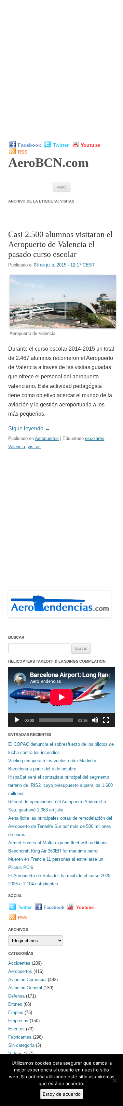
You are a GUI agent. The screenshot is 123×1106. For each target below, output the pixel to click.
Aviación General (25, 987)
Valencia (16, 446)
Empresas (18, 1020)
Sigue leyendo (29, 428)
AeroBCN (48, 162)
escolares (94, 438)
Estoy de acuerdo (62, 1094)
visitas (34, 446)
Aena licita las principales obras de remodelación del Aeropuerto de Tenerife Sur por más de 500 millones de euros (60, 826)
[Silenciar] (95, 720)
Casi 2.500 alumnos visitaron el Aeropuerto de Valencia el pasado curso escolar (60, 244)
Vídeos (15, 1053)
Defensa (16, 996)
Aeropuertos (47, 438)
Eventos (16, 1028)
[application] (61, 697)
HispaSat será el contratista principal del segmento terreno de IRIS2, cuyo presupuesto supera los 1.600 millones (60, 785)
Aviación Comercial (27, 979)
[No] (114, 1080)
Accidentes (19, 963)
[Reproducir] (17, 720)
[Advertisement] (61, 70)
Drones (15, 1004)
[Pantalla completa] (105, 720)
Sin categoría (21, 1045)
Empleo (15, 1012)
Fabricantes (19, 1037)
